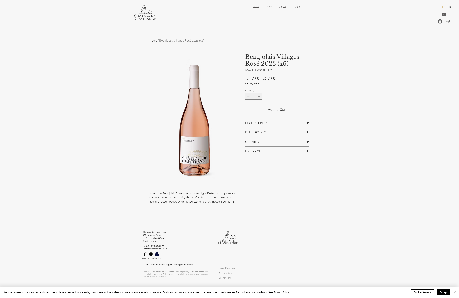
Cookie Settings (422, 292)
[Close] (455, 292)
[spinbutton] (253, 96)
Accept (443, 292)
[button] (444, 13)
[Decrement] (248, 96)
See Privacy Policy (278, 292)
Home (153, 40)
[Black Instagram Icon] (151, 254)
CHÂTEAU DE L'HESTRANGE (144, 17)
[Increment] (259, 96)
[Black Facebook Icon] (144, 254)
